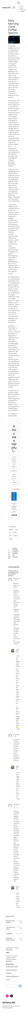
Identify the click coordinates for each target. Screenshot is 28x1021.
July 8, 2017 (16, 804)
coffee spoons (12, 526)
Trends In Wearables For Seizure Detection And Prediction (15, 552)
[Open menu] (13, 7)
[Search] (20, 986)
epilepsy (11, 529)
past (10, 535)
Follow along (9, 949)
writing (10, 538)
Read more (9, 961)
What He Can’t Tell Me (10, 921)
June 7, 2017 (17, 650)
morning (15, 532)
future (16, 529)
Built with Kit (14, 515)
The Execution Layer (10, 928)
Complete (9, 933)
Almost (8, 979)
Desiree (15, 580)
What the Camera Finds (10, 939)
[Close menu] (18, 3)
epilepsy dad (6, 7)
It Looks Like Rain (9, 554)
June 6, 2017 (16, 578)
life (9, 532)
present (15, 535)
